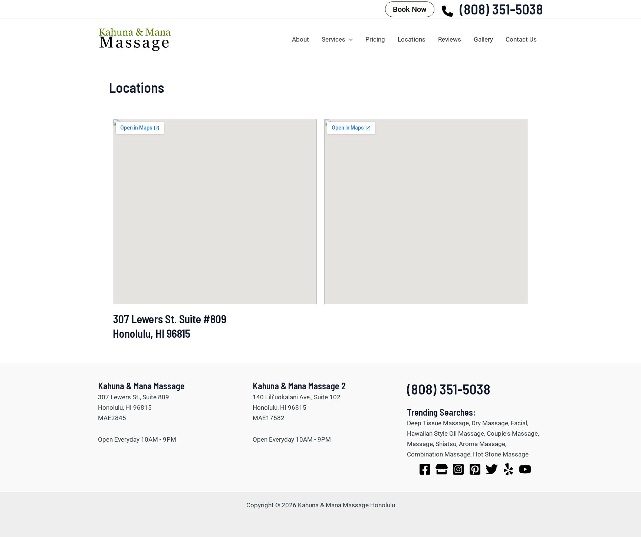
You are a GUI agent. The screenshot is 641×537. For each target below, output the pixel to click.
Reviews (449, 39)
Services (333, 39)
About (300, 39)
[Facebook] (425, 469)
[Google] (441, 469)
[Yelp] (508, 469)
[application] (349, 40)
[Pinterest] (475, 469)
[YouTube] (525, 469)
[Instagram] (458, 469)
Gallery (483, 39)
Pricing (375, 39)
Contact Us (521, 39)
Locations (411, 39)
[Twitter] (492, 469)
